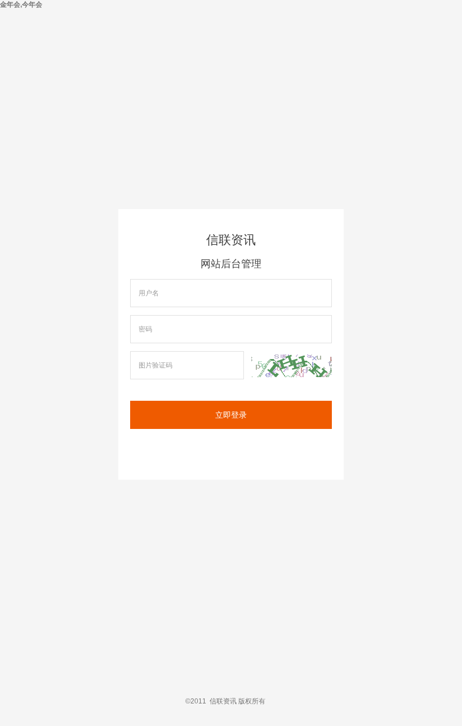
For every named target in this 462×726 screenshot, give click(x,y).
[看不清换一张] (291, 366)
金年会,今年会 (21, 4)
